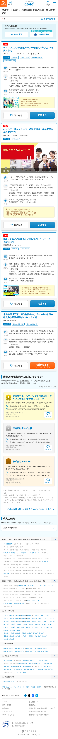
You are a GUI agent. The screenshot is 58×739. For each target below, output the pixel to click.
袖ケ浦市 (6, 624)
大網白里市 (20, 627)
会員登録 (3, 5)
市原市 (46, 618)
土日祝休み (39, 669)
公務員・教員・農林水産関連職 (14, 603)
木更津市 (36, 615)
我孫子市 (14, 621)
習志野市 (35, 618)
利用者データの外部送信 (38, 715)
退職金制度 (7, 669)
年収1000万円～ (42, 651)
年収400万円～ (20, 648)
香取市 (50, 624)
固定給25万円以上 (10, 681)
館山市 (29, 615)
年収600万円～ (42, 648)
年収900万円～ (31, 651)
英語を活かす (22, 663)
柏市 (40, 618)
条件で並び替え (49, 19)
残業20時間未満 (10, 528)
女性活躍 (14, 666)
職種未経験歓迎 (29, 669)
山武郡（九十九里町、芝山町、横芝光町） (40, 627)
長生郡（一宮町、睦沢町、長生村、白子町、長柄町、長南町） (24, 633)
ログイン (10, 5)
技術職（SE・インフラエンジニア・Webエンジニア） (36, 585)
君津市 (34, 621)
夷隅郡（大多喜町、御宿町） (38, 636)
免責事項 (5, 708)
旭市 (28, 618)
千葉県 (33, 687)
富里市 (31, 624)
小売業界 (45, 561)
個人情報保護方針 (18, 726)
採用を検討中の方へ (36, 711)
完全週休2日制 (17, 669)
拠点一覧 (5, 705)
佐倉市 (17, 618)
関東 (27, 687)
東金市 (23, 618)
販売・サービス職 (33, 600)
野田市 (49, 615)
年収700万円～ (8, 651)
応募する (42, 115)
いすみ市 (12, 627)
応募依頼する (42, 365)
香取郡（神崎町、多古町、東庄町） (15, 636)
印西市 (19, 624)
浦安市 (46, 621)
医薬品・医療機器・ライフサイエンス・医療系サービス (22, 553)
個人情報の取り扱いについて (22, 723)
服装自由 (6, 666)
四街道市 (52, 621)
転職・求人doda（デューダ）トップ (13, 687)
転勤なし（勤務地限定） (44, 663)
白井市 (25, 624)
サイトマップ (7, 711)
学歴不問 (32, 663)
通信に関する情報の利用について (41, 708)
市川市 (17, 615)
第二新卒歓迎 (8, 660)
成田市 (11, 618)
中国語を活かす (46, 666)
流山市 (52, 618)
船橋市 (23, 615)
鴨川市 (20, 621)
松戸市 (43, 615)
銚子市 (11, 615)
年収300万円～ (8, 648)
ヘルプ (4, 702)
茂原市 (6, 618)
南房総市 (38, 624)
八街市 (13, 624)
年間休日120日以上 (29, 660)
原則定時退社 (48, 669)
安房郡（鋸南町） (9, 639)
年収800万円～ (20, 651)
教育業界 (6, 573)
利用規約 (32, 705)
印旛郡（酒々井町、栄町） (12, 630)
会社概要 (32, 702)
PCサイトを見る (8, 715)
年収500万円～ (31, 648)
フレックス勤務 (42, 660)
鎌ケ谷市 (27, 621)
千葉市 (6, 615)
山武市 (6, 627)
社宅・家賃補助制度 (25, 666)
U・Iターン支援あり (20, 672)
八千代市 (6, 621)
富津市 (40, 621)
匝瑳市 (44, 624)
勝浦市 (39, 687)
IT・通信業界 (8, 544)
